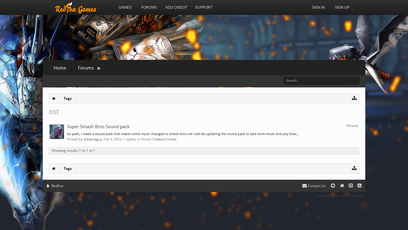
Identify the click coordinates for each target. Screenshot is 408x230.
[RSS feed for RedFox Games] (359, 186)
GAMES (125, 7)
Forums (86, 68)
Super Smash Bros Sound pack (98, 126)
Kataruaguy (93, 139)
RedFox (56, 185)
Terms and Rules (327, 195)
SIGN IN (318, 7)
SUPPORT (203, 7)
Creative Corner (165, 139)
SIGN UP (342, 7)
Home (59, 68)
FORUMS (149, 7)
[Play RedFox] (75, 7)
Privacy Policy (353, 195)
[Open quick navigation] (354, 98)
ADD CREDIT (176, 7)
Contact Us (316, 185)
